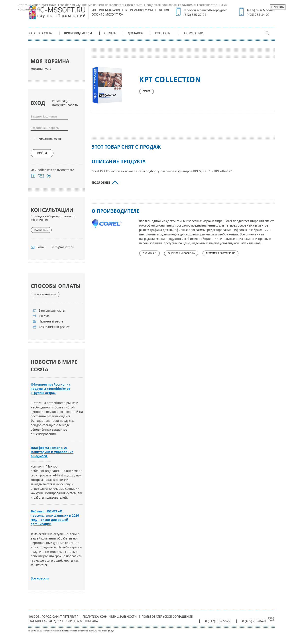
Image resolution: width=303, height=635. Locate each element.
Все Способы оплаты (45, 294)
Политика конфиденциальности (110, 616)
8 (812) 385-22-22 (217, 621)
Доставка (135, 33)
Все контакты (41, 230)
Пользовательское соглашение (167, 616)
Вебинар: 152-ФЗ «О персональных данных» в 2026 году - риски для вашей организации (55, 518)
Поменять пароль (65, 105)
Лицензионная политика (181, 253)
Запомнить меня (49, 139)
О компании (193, 33)
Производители (78, 33)
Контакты (163, 33)
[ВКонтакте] (41, 176)
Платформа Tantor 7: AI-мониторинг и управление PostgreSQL (52, 452)
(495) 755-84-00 (258, 14)
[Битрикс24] (49, 176)
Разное (146, 91)
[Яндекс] (33, 176)
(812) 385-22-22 (195, 14)
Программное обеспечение (220, 253)
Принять (277, 7)
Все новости (40, 578)
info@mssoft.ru (63, 247)
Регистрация (61, 101)
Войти (42, 153)
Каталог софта (40, 33)
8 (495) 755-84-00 (255, 621)
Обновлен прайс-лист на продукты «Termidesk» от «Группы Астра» (50, 389)
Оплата (110, 33)
